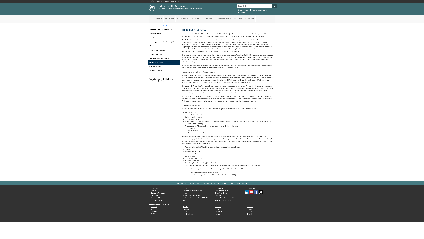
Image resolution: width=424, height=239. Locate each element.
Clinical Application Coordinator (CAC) (162, 42)
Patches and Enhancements (159, 58)
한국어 (153, 214)
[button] (274, 6)
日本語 (249, 209)
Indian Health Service (171, 6)
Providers (208, 19)
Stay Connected (250, 188)
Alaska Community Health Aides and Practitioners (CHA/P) (161, 80)
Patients (195, 19)
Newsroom (249, 19)
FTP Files (152, 46)
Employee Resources (259, 10)
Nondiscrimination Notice (191, 195)
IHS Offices (169, 19)
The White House (221, 193)
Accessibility (155, 188)
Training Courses (155, 66)
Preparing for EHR (155, 54)
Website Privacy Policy (223, 200)
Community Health (223, 19)
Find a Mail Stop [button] (241, 183)
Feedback (243, 12)
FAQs (185, 188)
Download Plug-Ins (157, 198)
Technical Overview (156, 62)
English (249, 214)
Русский (186, 209)
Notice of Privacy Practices (192, 198)
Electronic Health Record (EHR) (161, 29)
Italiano (217, 214)
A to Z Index (244, 10)
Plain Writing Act (220, 191)
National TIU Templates (157, 50)
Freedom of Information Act (192, 191)
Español (154, 207)
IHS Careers (238, 19)
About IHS (157, 19)
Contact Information (158, 193)
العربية (185, 211)
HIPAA (185, 193)
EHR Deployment (155, 38)
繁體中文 (154, 209)
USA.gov (218, 195)
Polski (217, 209)
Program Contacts (155, 71)
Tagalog (185, 207)
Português (218, 211)
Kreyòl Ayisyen (188, 214)
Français (218, 207)
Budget (153, 191)
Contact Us (153, 75)
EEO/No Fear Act (157, 200)
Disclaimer (154, 195)
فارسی (249, 211)
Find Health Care (183, 19)
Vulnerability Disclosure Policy (225, 198)
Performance (219, 188)
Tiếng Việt (154, 211)
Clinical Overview (155, 33)
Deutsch (250, 207)
